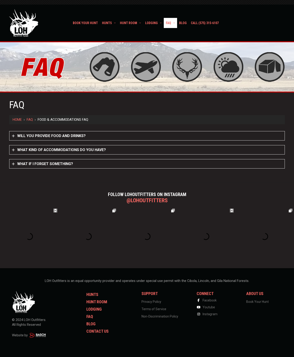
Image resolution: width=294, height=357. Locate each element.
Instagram (210, 314)
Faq (30, 120)
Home (17, 120)
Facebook (209, 300)
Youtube (208, 307)
